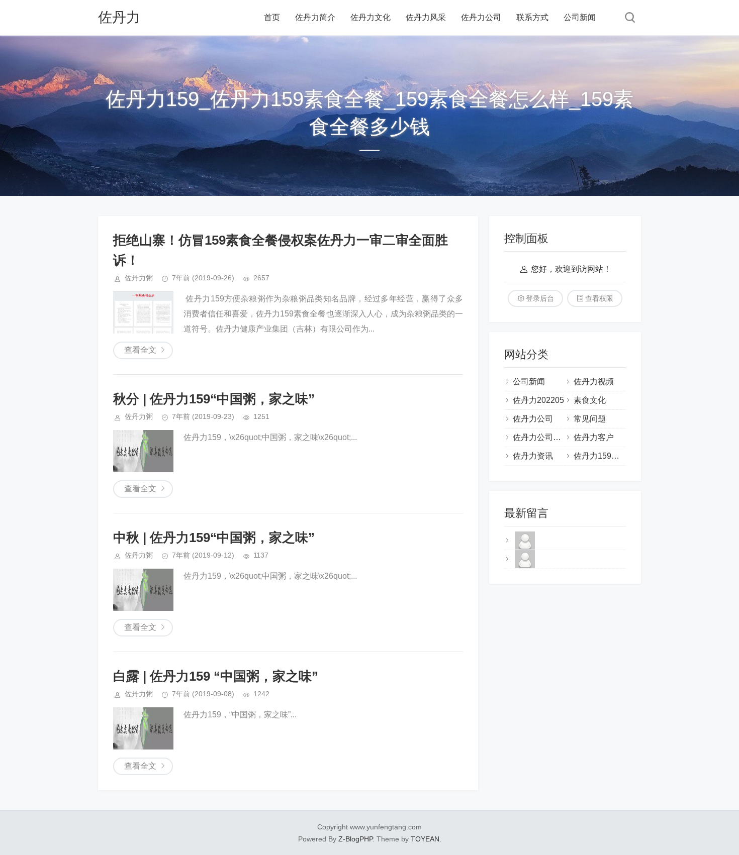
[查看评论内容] (525, 549)
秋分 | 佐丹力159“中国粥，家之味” (214, 398)
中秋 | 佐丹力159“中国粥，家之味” (214, 537)
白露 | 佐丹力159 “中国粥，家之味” (215, 676)
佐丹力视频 (594, 381)
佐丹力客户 (594, 437)
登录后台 (540, 298)
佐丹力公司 (481, 17)
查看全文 (140, 350)
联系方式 (532, 17)
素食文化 (590, 400)
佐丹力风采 (426, 17)
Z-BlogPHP (355, 839)
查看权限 (599, 298)
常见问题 (590, 418)
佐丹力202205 (538, 400)
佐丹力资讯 (533, 456)
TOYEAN (425, 839)
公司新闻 (580, 17)
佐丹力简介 (315, 17)
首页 (272, 17)
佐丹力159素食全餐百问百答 (625, 456)
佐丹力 (119, 17)
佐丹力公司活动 (541, 437)
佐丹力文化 (370, 17)
